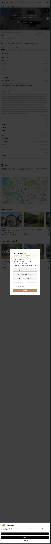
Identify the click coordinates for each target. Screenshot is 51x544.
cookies (5, 527)
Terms (4, 529)
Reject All (25, 537)
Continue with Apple (26, 278)
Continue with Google (26, 270)
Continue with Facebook (26, 274)
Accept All (25, 534)
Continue (25, 290)
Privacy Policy (9, 529)
